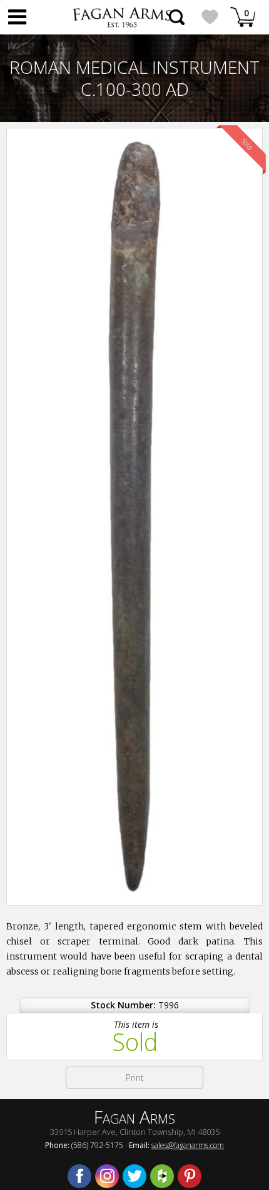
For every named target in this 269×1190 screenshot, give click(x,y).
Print (135, 1078)
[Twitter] (134, 1176)
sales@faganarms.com (187, 1145)
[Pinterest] (189, 1176)
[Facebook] (79, 1176)
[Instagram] (107, 1176)
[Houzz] (162, 1176)
